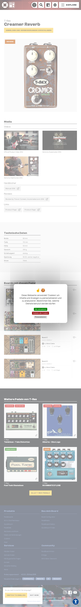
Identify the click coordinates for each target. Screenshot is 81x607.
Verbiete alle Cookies (40, 313)
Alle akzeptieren (40, 309)
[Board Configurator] (48, 5)
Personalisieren (40, 317)
